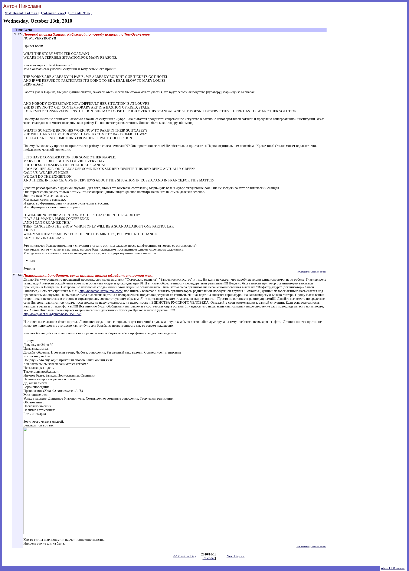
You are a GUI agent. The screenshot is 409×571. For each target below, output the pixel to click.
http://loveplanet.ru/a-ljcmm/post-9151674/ (52, 314)
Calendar (209, 558)
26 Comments (303, 546)
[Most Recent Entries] (21, 13)
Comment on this (318, 272)
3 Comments (303, 272)
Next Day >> (236, 556)
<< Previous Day (184, 556)
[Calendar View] (53, 13)
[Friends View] (80, 13)
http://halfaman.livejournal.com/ (100, 291)
